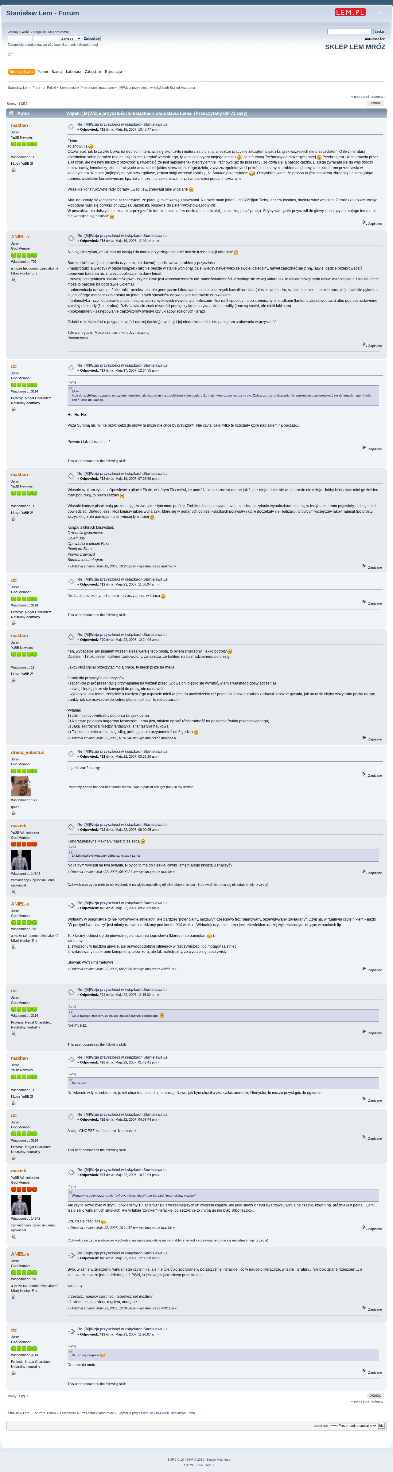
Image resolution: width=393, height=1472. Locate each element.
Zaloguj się (39, 32)
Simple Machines (218, 1459)
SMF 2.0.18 (175, 1459)
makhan (19, 125)
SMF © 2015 (195, 1459)
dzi (14, 366)
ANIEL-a (20, 236)
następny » (378, 96)
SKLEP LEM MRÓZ (355, 47)
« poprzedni (360, 96)
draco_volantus (27, 752)
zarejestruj (60, 32)
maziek (18, 825)
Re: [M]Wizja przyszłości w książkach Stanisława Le (122, 124)
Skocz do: (321, 1425)
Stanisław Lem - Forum (42, 13)
